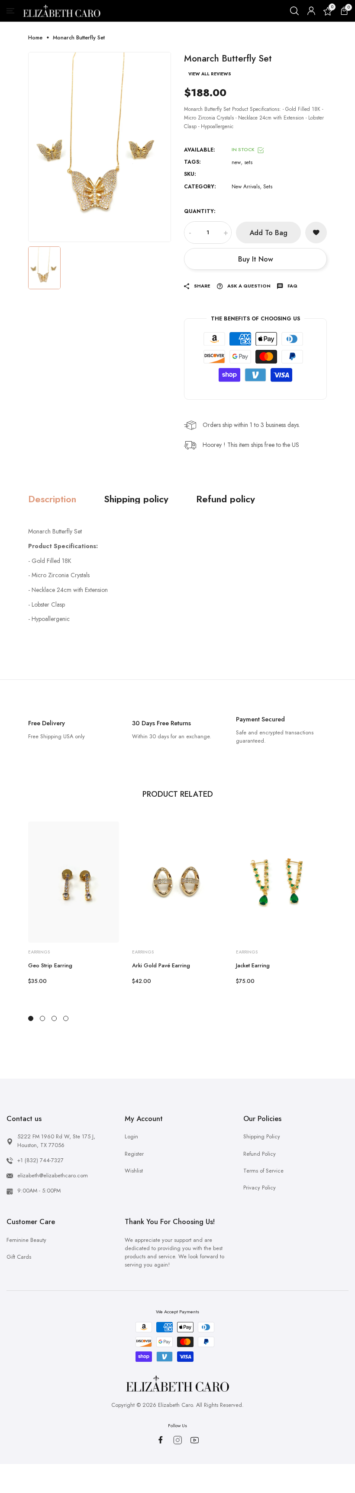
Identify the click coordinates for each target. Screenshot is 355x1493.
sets (248, 162)
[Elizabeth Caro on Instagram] (177, 1440)
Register (134, 1154)
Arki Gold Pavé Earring (161, 965)
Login (131, 1136)
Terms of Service (263, 1171)
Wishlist (134, 1171)
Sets (267, 187)
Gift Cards (18, 1257)
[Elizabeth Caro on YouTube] (194, 1440)
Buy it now (255, 259)
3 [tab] (54, 1018)
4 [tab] (65, 1018)
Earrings (39, 952)
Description (52, 499)
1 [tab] (30, 1018)
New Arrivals (246, 187)
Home (35, 38)
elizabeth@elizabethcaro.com (52, 1175)
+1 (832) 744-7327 (40, 1160)
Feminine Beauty (26, 1240)
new (236, 162)
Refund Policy (259, 1154)
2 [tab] (42, 1018)
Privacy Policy (259, 1187)
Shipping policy (136, 499)
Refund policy (225, 499)
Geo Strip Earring (50, 965)
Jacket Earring (253, 965)
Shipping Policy (261, 1136)
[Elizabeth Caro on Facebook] (160, 1439)
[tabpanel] (74, 903)
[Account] (311, 10)
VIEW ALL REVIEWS (209, 74)
